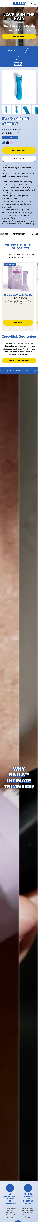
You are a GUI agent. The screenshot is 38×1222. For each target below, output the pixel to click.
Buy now (18, 322)
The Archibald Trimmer (15, 121)
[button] (30, 3)
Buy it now (19, 159)
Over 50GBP (18, 65)
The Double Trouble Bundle (18, 295)
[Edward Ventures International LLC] (19, 3)
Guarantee (10, 53)
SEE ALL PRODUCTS (19, 360)
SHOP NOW (19, 36)
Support (28, 53)
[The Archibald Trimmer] (6, 109)
